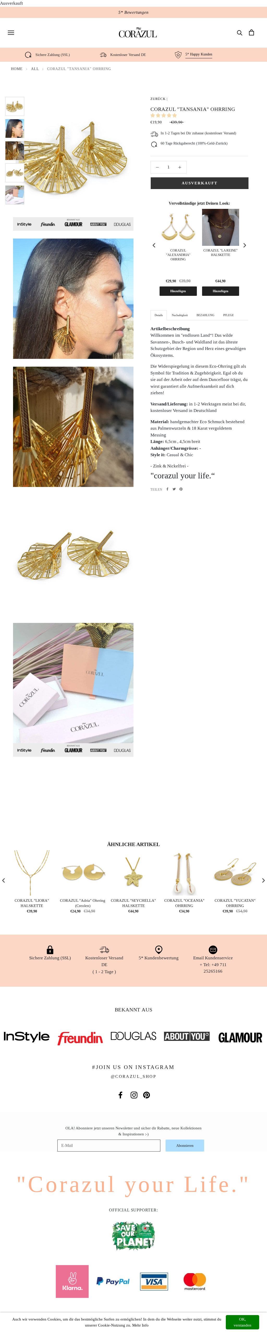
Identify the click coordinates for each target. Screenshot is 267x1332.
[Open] (13, 1319)
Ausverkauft (199, 183)
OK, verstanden (242, 1322)
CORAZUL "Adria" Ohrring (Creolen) (82, 903)
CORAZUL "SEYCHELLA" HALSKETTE (133, 903)
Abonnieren (184, 1146)
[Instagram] (134, 1095)
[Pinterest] (181, 489)
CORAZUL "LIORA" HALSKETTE (32, 903)
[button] (164, 115)
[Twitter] (174, 489)
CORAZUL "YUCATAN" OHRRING (235, 903)
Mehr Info (140, 1325)
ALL (35, 69)
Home (17, 69)
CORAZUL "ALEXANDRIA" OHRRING (178, 254)
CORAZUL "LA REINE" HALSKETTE (220, 252)
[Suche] (239, 32)
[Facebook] (167, 489)
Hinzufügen (178, 291)
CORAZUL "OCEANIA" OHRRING (184, 903)
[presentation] (154, 245)
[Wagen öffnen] (251, 32)
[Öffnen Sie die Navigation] (11, 32)
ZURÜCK (158, 99)
